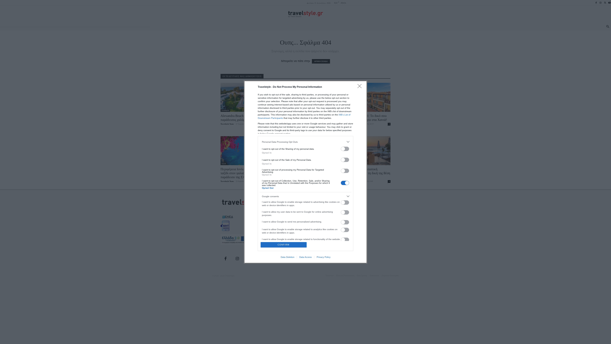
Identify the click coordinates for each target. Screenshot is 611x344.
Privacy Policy (323, 257)
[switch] (345, 149)
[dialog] (305, 172)
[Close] (361, 87)
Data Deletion (287, 257)
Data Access (305, 257)
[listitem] (305, 141)
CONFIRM (283, 245)
